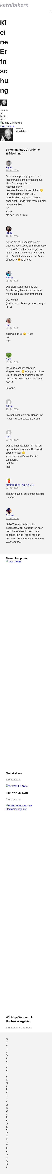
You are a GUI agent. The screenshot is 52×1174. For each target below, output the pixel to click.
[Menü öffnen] (50, 11)
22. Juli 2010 (12, 409)
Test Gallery (14, 773)
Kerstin (9, 278)
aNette (9, 233)
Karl (8, 325)
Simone (10, 515)
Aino (7, 1164)
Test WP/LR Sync (17, 792)
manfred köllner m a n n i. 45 (20, 485)
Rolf (8, 437)
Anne (8, 359)
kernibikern (14, 5)
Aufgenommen (7, 126)
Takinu (9, 406)
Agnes (9, 167)
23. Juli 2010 (12, 488)
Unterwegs (26, 1027)
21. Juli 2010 (12, 328)
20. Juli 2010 (12, 170)
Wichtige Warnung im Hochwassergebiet (20, 1019)
